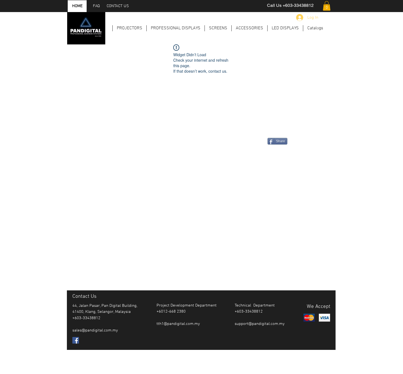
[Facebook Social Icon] (75, 340)
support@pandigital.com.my (260, 323)
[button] (327, 6)
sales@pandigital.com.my (95, 330)
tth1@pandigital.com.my (178, 323)
